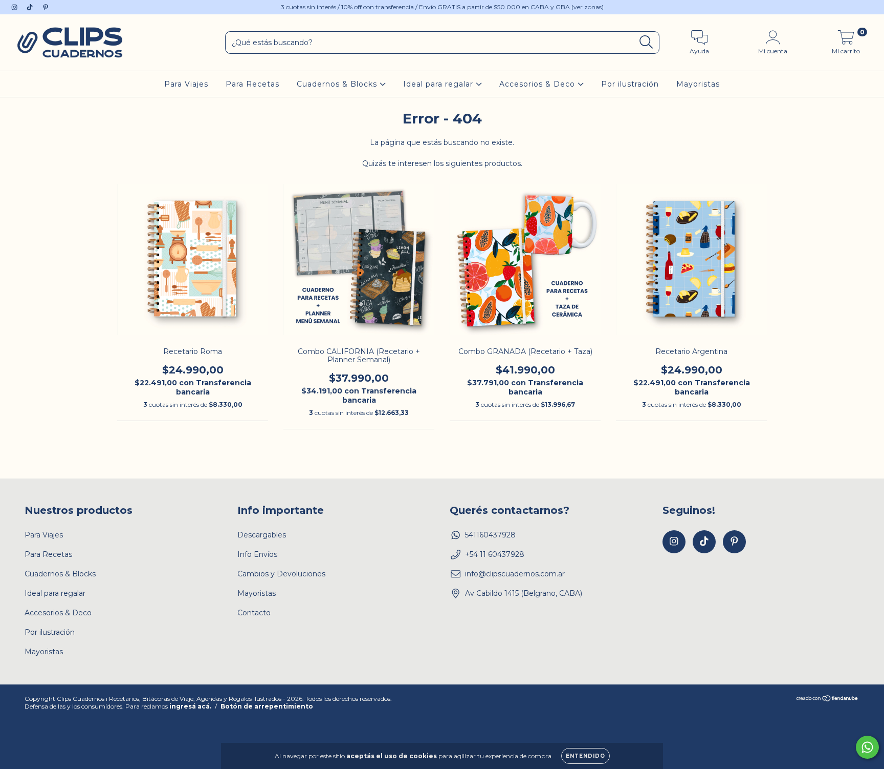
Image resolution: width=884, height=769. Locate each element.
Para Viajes (186, 84)
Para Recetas (252, 84)
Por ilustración (630, 84)
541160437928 (490, 534)
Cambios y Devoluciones (281, 573)
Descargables (261, 534)
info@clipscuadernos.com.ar (515, 573)
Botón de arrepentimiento (266, 706)
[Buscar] (646, 42)
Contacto (254, 612)
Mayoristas (698, 84)
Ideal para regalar (439, 84)
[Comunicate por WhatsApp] (867, 747)
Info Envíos (257, 554)
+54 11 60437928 (494, 554)
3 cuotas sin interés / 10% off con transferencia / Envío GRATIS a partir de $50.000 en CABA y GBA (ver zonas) (442, 7)
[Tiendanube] (827, 699)
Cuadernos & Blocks (338, 84)
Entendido (585, 756)
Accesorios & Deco (538, 84)
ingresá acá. (190, 706)
